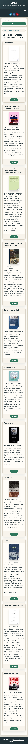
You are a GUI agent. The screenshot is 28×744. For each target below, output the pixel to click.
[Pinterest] (17, 14)
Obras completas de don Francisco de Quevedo (13, 107)
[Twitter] (10, 14)
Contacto (11, 741)
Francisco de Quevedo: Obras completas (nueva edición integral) (12, 170)
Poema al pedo (9, 367)
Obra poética (9, 43)
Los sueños (8, 478)
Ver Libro (14, 99)
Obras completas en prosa (13, 605)
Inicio (4, 30)
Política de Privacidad (18, 740)
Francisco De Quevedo (13, 30)
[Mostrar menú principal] (25, 11)
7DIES (14, 3)
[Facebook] (14, 14)
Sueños (6, 541)
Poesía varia (8, 423)
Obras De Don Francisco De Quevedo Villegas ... (13, 244)
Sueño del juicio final (11, 673)
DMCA (17, 741)
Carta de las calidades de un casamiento (12, 311)
